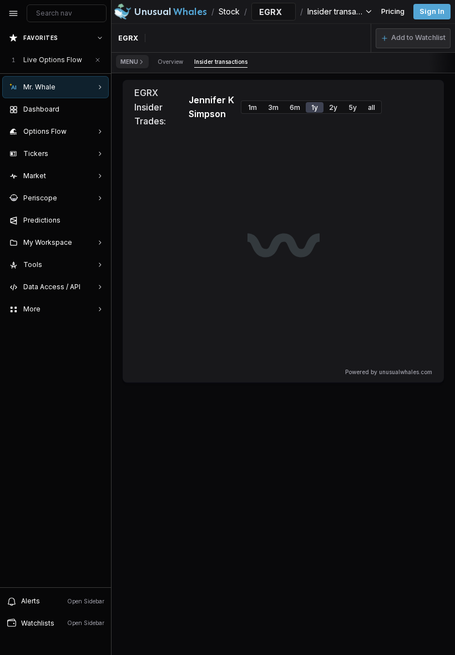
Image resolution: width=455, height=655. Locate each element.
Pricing (393, 11)
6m (295, 107)
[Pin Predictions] (97, 220)
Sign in (431, 11)
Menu (129, 61)
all (371, 107)
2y (333, 107)
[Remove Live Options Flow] (97, 60)
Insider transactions (220, 61)
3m (273, 107)
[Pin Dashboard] (97, 109)
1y (314, 107)
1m (252, 107)
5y (352, 107)
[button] (413, 38)
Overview (170, 61)
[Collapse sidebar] (13, 13)
